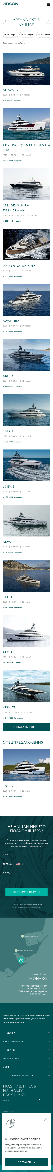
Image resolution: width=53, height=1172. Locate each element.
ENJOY (8, 786)
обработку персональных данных (26, 907)
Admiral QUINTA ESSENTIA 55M (26, 148)
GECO (7, 597)
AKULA (8, 376)
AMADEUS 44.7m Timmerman (16, 208)
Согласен (24, 1162)
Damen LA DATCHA (19, 265)
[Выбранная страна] (18, 864)
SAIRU (8, 431)
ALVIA (8, 652)
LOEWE (8, 486)
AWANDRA (11, 321)
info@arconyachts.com (34, 985)
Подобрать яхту (24, 891)
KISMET (9, 707)
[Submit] (39, 1099)
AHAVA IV (11, 90)
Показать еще (24, 726)
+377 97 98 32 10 (37, 988)
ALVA (7, 542)
